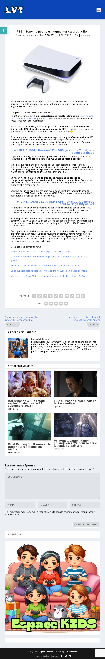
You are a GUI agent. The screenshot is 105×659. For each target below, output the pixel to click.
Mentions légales (41, 656)
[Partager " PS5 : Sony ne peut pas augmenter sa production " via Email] (78, 296)
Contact (54, 656)
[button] (3, 30)
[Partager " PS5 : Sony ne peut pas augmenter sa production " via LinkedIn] (61, 296)
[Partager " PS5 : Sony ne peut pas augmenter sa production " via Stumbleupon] (72, 296)
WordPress (72, 651)
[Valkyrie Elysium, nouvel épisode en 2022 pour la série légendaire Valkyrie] (75, 425)
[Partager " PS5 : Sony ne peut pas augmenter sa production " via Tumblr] (50, 296)
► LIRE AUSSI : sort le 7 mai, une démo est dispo (53, 152)
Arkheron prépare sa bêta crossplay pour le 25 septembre (40, 251)
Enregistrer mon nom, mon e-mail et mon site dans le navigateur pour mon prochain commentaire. (50, 513)
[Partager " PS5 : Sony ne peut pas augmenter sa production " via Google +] (45, 296)
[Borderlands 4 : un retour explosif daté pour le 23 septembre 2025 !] (29, 384)
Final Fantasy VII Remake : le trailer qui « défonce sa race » (29, 447)
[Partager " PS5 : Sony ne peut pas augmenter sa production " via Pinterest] (56, 296)
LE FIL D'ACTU (65, 35)
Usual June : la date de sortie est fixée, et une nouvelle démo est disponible (49, 270)
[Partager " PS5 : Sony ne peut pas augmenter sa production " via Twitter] (39, 296)
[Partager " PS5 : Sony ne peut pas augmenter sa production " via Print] (83, 296)
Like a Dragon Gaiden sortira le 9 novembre (75, 402)
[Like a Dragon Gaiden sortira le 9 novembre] (75, 384)
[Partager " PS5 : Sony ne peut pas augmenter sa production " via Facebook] (34, 296)
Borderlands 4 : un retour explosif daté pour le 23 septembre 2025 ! (26, 403)
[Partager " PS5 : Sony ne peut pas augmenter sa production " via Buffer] (67, 296)
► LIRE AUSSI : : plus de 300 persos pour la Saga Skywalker (55, 203)
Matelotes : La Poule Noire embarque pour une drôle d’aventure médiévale (49, 276)
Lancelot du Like (34, 35)
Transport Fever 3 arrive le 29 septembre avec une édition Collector (45, 265)
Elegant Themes (45, 651)
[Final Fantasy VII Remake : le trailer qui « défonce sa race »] (29, 426)
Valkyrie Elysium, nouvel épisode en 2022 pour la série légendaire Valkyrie (75, 443)
